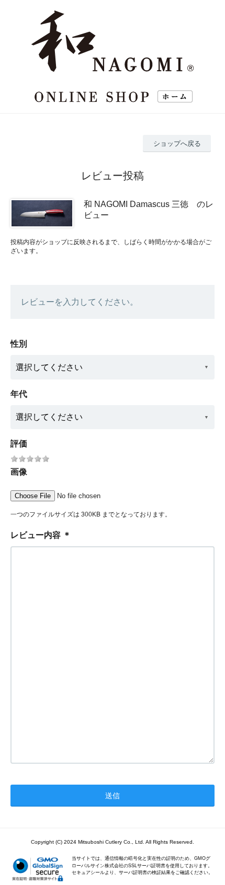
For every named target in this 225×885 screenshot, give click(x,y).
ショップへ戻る (177, 143)
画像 (18, 471)
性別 (18, 343)
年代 (18, 393)
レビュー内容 (35, 535)
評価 (18, 443)
